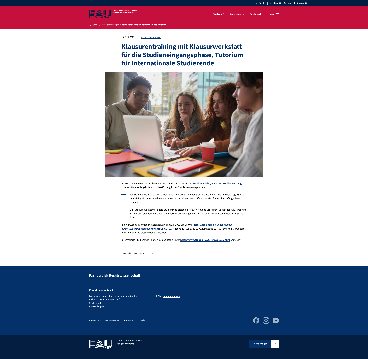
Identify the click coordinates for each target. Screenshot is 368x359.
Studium (217, 14)
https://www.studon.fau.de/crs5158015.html (205, 240)
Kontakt (141, 320)
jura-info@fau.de (171, 296)
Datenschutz (95, 320)
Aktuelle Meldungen (151, 37)
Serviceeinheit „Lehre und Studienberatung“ (218, 183)
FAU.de (262, 3)
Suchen (300, 3)
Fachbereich (256, 14)
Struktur (287, 3)
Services (274, 3)
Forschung (235, 14)
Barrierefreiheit (112, 320)
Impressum (128, 320)
